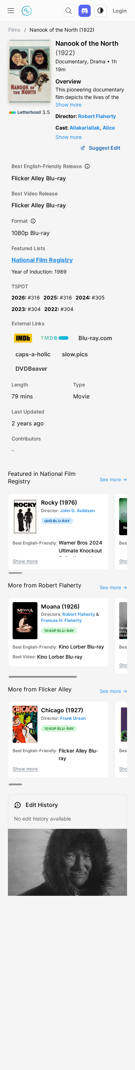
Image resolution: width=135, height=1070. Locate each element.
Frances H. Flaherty (61, 620)
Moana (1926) (60, 606)
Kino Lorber (72, 647)
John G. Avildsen (77, 510)
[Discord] (84, 11)
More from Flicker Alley (40, 689)
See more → (113, 479)
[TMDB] (54, 338)
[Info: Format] (33, 221)
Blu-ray (56, 178)
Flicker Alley (28, 178)
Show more (68, 104)
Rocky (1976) (59, 502)
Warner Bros (73, 542)
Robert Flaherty (97, 116)
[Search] (69, 11)
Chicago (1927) (62, 710)
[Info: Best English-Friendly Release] (87, 166)
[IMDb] (23, 338)
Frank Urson (73, 718)
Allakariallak (84, 128)
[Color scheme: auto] (100, 11)
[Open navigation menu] (11, 11)
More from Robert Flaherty (44, 585)
